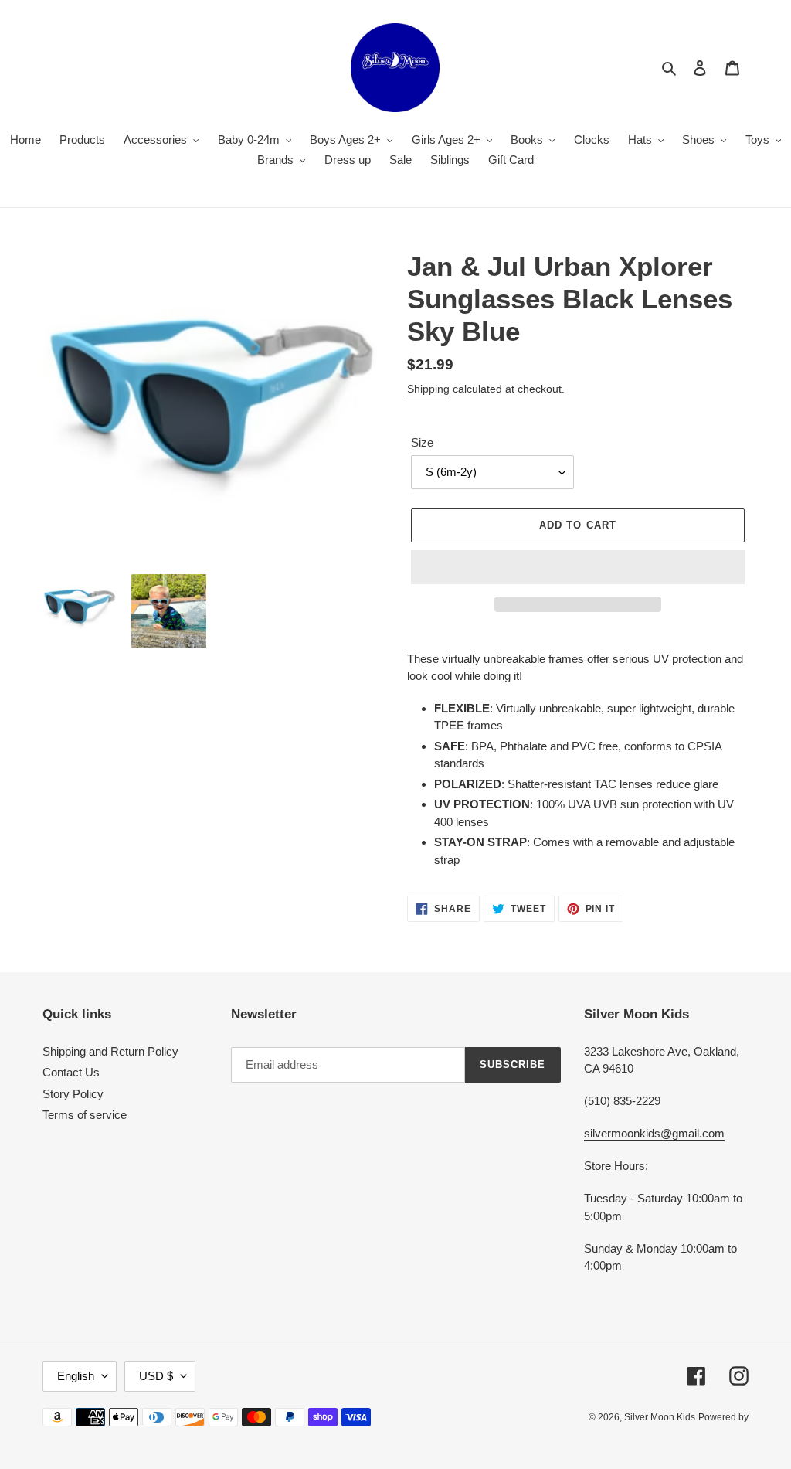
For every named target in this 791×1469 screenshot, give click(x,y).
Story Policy (73, 1093)
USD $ (156, 1375)
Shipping (428, 389)
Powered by (723, 1417)
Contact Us (71, 1072)
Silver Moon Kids (659, 1417)
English (75, 1375)
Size (422, 442)
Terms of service (84, 1114)
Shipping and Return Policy (110, 1051)
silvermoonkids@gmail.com (654, 1133)
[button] (578, 567)
